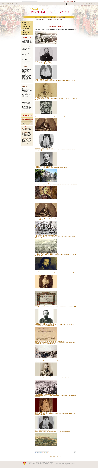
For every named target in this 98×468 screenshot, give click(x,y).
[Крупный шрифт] (75, 24)
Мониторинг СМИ (28, 4)
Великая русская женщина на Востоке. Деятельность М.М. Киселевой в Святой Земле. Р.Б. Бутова (27, 58)
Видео (47, 3)
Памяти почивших (25, 32)
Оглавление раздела (55, 456)
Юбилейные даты (25, 28)
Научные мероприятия (26, 26)
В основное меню (56, 457)
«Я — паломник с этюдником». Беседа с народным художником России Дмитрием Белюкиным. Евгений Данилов (26, 70)
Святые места (49, 19)
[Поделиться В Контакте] (37, 452)
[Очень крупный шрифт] (76, 24)
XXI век (59, 17)
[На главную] (49, 10)
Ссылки (58, 4)
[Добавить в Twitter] (41, 452)
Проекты (24, 24)
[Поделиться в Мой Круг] (46, 452)
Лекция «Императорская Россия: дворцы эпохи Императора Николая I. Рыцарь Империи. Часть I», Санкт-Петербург (27, 89)
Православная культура (58, 19)
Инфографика (48, 4)
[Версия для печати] (75, 452)
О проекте (69, 3)
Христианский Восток (39, 19)
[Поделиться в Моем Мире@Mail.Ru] (44, 452)
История (35, 17)
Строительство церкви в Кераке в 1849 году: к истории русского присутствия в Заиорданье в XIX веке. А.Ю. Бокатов (27, 63)
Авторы (68, 4)
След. (60, 456)
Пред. (51, 456)
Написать (68, 1)
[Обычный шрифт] (74, 24)
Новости (26, 3)
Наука (39, 17)
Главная (36, 21)
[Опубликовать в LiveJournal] (39, 452)
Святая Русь (53, 17)
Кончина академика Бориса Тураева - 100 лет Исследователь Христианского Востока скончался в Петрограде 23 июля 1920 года (51, 167)
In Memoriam (24, 34)
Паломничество (45, 17)
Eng (75, 1)
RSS (64, 1)
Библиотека (37, 4)
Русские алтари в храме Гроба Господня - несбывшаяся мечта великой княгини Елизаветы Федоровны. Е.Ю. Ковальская (27, 53)
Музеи (36, 3)
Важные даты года (25, 30)
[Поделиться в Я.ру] (42, 452)
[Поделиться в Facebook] (35, 452)
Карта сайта (71, 1)
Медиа (63, 17)
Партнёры (58, 3)
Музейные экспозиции (26, 22)
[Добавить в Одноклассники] (47, 452)
